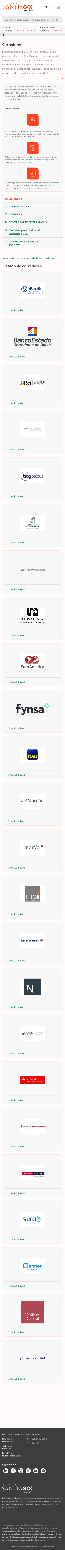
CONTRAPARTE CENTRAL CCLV (28, 222)
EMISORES (15, 214)
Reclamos (19, 1434)
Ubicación (35, 1443)
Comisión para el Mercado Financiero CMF (25, 231)
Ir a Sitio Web (16, 310)
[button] (13, 29)
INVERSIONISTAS (20, 206)
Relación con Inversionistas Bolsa (11, 1454)
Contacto (35, 1434)
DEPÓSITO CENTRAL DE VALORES (24, 243)
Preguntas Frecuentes (7, 1440)
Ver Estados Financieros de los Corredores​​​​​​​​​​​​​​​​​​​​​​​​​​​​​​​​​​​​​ (28, 258)
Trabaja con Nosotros (7, 1447)
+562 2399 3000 (39, 1438)
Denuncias (7, 1434)
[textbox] (28, 19)
